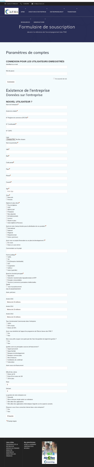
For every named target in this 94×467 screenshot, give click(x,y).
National (10, 230)
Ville (7, 149)
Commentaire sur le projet (14, 248)
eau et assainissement (14, 286)
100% (9, 323)
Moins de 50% (12, 328)
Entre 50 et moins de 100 (15, 376)
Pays (8, 169)
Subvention (11, 362)
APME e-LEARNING (30, 444)
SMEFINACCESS (29, 446)
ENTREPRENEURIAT (57, 12)
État (7, 156)
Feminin (10, 199)
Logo (7, 137)
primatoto (2, 1)
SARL (9, 257)
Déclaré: (8, 388)
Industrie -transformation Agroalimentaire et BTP (22, 278)
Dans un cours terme (14, 245)
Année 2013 (9, 314)
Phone (8, 175)
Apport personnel (13, 349)
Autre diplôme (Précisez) (15, 223)
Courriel (9, 182)
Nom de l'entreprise (12, 104)
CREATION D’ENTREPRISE (37, 12)
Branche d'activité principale (15, 273)
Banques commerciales (15, 355)
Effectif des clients (11, 372)
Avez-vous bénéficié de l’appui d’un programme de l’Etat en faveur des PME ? (29, 331)
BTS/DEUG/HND (13, 216)
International (11, 228)
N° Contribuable (11, 124)
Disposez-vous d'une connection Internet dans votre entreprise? (25, 407)
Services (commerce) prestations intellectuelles (22, 282)
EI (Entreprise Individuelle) (15, 261)
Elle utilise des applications (16, 401)
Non (9, 335)
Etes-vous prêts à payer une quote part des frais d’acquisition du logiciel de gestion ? (31, 339)
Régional (10, 232)
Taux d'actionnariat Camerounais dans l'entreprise (21, 321)
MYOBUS (26, 448)
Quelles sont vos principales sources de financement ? (22, 346)
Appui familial (12, 351)
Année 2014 (9, 306)
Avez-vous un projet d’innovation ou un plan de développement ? (25, 240)
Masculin (10, 197)
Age (7, 188)
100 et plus (11, 378)
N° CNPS (9, 131)
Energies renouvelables (15, 280)
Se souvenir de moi (61, 79)
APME (23, 12)
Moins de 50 (11, 374)
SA (8, 259)
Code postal (10, 162)
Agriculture (11, 275)
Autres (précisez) (13, 237)
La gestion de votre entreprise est (16, 395)
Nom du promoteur (12, 143)
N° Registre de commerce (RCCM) (17, 117)
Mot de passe (10, 71)
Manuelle (10, 397)
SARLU (10, 268)
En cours (10, 242)
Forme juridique (11, 255)
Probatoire (11, 212)
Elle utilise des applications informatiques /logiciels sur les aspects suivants (30, 404)
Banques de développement (16, 353)
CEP (9, 207)
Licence (10, 218)
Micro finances (12, 357)
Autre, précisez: (11, 292)
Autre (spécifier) (12, 270)
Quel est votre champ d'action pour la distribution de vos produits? (26, 226)
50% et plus (11, 325)
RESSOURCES (25, 22)
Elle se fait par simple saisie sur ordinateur (20, 399)
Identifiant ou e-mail (12, 64)
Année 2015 (9, 299)
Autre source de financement (14, 365)
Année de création (12, 111)
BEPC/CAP (11, 209)
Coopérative (11, 266)
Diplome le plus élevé (13, 203)
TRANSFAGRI (71, 12)
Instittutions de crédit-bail (15, 360)
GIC (9, 263)
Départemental (12, 235)
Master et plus (12, 220)
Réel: (7, 382)
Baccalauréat (12, 214)
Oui (9, 333)
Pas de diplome (12, 205)
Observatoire (39, 22)
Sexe (8, 195)
